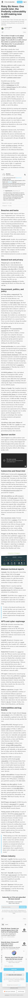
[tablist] (5, 924)
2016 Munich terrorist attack (11, 490)
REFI (5, 89)
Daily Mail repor (15, 303)
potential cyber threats (9, 394)
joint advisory (6, 381)
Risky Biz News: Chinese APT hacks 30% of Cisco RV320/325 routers (10, 944)
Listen (24, 28)
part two (19, 786)
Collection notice (14, 988)
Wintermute (6, 83)
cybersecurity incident (8, 244)
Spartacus (7, 889)
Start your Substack (10, 991)
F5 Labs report (13, 498)
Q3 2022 (5, 698)
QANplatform (10, 85)
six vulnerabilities (18, 777)
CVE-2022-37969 (18, 788)
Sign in (25, 2)
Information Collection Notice (15, 911)
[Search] (25, 924)
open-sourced (16, 861)
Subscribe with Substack (15, 974)
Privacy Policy (16, 981)
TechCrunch (15, 226)
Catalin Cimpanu (8, 27)
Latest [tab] (6, 924)
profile (17, 425)
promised (10, 743)
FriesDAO (9, 69)
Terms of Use (21, 910)
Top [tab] (3, 924)
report (20, 536)
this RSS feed (12, 46)
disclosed (9, 51)
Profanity (5, 53)
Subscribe (19, 2)
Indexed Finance (11, 87)
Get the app (21, 991)
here (5, 799)
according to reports (11, 145)
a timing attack (17, 814)
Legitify (13, 863)
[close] (24, 951)
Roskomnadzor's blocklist (10, 281)
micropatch (13, 804)
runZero (14, 38)
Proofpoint (8, 38)
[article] (14, 934)
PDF (12, 381)
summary (14, 520)
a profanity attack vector (14, 77)
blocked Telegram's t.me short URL (12, 268)
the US (9, 702)
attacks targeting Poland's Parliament (11, 354)
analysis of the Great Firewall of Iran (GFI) (13, 677)
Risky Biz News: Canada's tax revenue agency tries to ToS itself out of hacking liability (10, 930)
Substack (7, 995)
